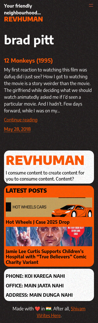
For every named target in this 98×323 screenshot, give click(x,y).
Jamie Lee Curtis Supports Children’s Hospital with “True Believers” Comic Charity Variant (46, 257)
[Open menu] (91, 5)
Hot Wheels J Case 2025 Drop (38, 222)
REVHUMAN (23, 19)
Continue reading (20, 119)
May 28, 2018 (17, 129)
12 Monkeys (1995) (28, 60)
